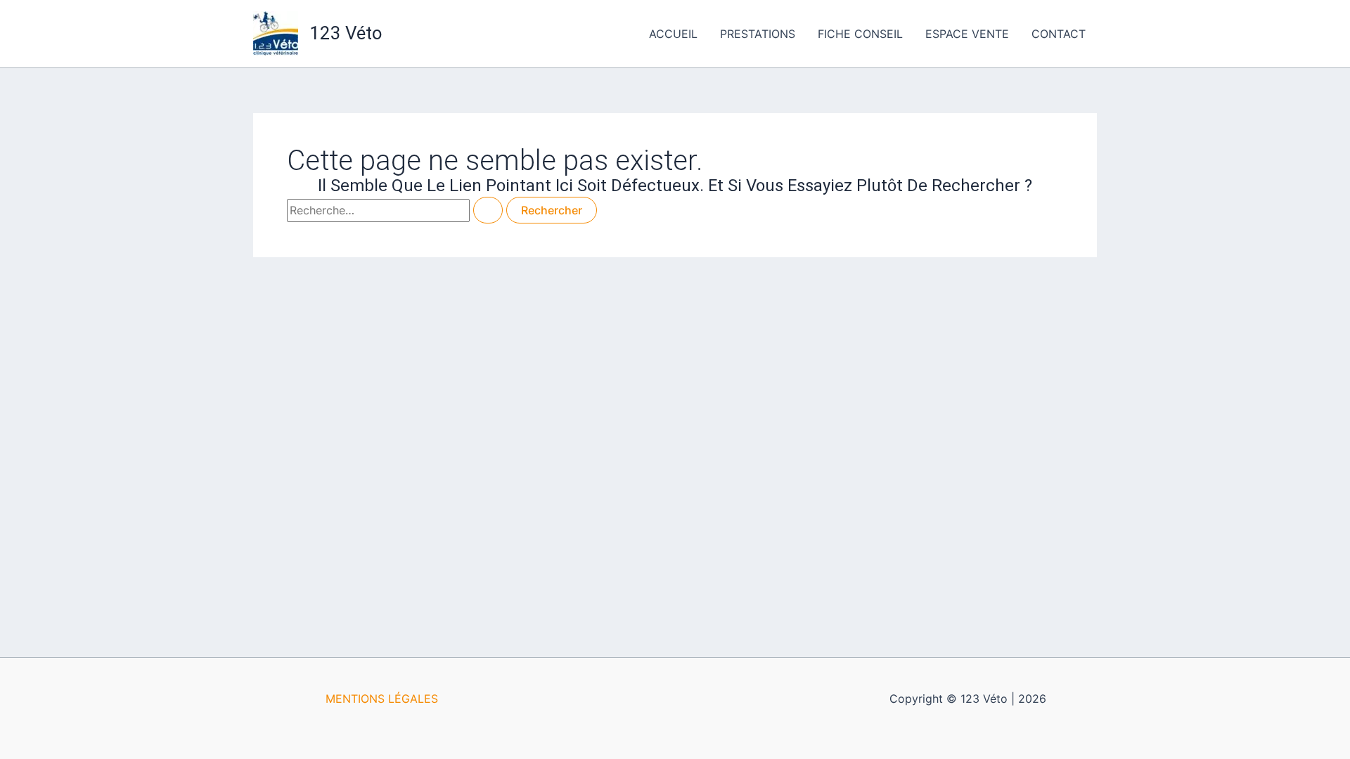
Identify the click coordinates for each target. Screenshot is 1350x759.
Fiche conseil (860, 34)
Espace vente (967, 34)
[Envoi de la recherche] (488, 210)
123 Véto (345, 33)
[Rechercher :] (396, 210)
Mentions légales (382, 699)
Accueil (673, 34)
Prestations (757, 34)
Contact (1058, 34)
